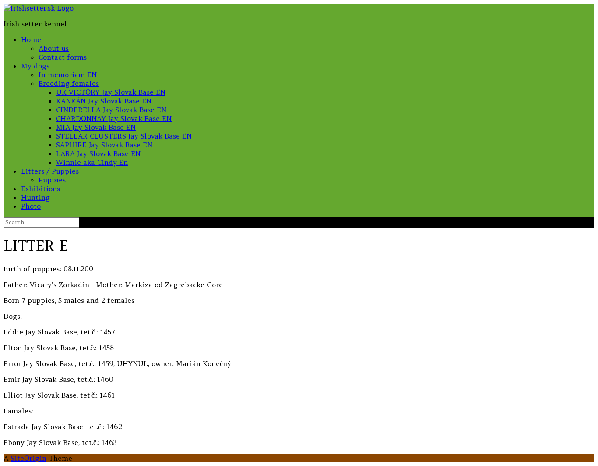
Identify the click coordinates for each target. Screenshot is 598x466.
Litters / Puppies (50, 171)
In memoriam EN (68, 74)
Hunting (35, 197)
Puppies (52, 179)
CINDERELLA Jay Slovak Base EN (111, 109)
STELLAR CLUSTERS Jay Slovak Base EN (124, 136)
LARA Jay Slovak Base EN (98, 153)
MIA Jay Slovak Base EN (96, 127)
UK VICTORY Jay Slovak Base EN (110, 92)
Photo (31, 206)
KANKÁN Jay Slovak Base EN (103, 100)
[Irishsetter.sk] (39, 8)
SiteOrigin (28, 458)
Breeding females (69, 83)
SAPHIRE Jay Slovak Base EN (104, 144)
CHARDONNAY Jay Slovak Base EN (114, 118)
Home (31, 39)
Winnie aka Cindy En (92, 162)
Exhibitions (40, 188)
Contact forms (63, 57)
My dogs (35, 65)
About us (54, 48)
